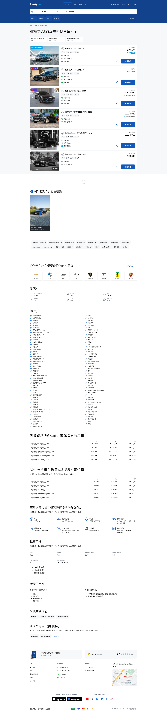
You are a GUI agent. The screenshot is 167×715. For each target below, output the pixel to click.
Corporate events (62, 616)
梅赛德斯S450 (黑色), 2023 (75, 91)
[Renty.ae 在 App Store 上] (59, 699)
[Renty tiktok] (111, 699)
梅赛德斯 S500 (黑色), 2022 (75, 49)
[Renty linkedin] (101, 699)
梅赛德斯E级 (114, 242)
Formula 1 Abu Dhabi (47, 616)
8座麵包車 (79, 247)
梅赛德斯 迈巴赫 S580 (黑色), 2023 (78, 112)
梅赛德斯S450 (69, 242)
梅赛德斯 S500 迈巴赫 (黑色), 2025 (78, 133)
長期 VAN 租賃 (59, 247)
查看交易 (128, 61)
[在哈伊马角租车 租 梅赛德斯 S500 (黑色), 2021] (44, 161)
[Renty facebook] (97, 699)
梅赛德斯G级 (81, 242)
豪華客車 (70, 247)
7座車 (97, 247)
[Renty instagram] (92, 699)
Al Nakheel (34, 636)
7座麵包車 (89, 247)
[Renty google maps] (106, 699)
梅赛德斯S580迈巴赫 (55, 242)
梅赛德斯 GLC (48, 247)
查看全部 (56, 636)
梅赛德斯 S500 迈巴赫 (39, 242)
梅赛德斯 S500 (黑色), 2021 (75, 154)
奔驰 (36, 25)
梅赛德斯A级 (103, 242)
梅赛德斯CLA (92, 242)
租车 (31, 25)
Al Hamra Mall (45, 636)
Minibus (125, 247)
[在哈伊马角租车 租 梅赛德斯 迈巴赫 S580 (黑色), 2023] (44, 118)
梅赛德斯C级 (36, 247)
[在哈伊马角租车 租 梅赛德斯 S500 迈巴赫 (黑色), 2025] (44, 140)
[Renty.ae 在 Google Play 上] (74, 699)
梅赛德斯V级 (125, 242)
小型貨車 (116, 247)
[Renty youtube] (87, 699)
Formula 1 (34, 616)
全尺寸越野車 (106, 247)
